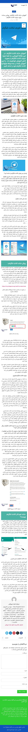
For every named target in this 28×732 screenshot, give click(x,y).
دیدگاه (24, 653)
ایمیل (25, 677)
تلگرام (14, 11)
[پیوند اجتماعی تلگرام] (6, 633)
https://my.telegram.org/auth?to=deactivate (14, 286)
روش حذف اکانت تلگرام (17, 263)
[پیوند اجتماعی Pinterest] (14, 633)
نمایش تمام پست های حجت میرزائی (14, 625)
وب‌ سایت (24, 684)
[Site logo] (14, 5)
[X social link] (17, 633)
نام (25, 671)
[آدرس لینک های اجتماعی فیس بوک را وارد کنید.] (21, 633)
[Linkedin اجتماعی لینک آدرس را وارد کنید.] (10, 633)
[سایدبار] (26, 221)
